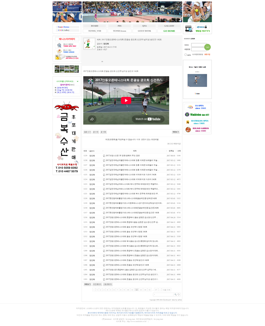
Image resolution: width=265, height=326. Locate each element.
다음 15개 (166, 290)
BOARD (94, 26)
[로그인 (170, 144)
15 (149, 290)
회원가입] (177, 144)
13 (141, 290)
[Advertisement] (139, 57)
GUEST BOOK (144, 31)
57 (156, 290)
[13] (108, 285)
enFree (180, 300)
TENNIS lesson (119, 31)
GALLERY (169, 26)
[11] (97, 285)
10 (128, 290)
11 (132, 290)
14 (145, 290)
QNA (144, 26)
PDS (119, 26)
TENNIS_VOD (94, 31)
